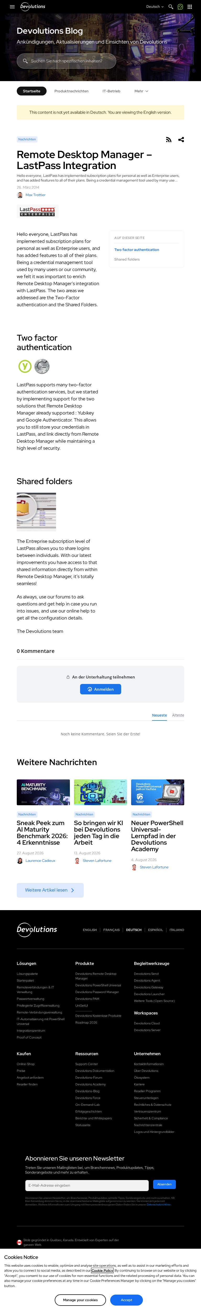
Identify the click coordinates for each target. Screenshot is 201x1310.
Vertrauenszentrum (147, 1111)
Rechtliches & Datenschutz (152, 1105)
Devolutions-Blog (87, 1091)
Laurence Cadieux (40, 860)
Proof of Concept (29, 1037)
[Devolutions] (33, 7)
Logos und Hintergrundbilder (154, 1132)
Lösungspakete (27, 974)
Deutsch (134, 930)
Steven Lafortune (97, 860)
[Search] (171, 7)
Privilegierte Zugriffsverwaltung (38, 1005)
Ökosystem (141, 1077)
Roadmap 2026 (86, 1022)
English (90, 930)
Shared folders (127, 259)
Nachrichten (27, 139)
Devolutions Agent (147, 980)
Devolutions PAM (87, 999)
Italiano (177, 930)
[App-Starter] (189, 7)
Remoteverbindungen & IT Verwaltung (35, 989)
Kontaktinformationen (149, 1064)
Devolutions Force (87, 1098)
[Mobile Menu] (12, 7)
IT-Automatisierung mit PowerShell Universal (40, 1021)
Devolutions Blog (50, 30)
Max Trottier (36, 195)
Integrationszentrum (31, 1031)
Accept (126, 1300)
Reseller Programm (147, 1091)
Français (111, 930)
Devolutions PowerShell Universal (98, 985)
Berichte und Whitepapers (93, 1118)
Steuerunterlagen (146, 1098)
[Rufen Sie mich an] (180, 7)
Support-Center (86, 1064)
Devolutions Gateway (148, 987)
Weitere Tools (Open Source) (154, 1001)
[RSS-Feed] (168, 139)
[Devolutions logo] (37, 930)
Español (155, 930)
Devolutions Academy (90, 1084)
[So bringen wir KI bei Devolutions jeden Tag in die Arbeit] (100, 792)
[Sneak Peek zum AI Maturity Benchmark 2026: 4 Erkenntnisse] (43, 792)
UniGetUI (81, 1005)
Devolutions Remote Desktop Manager (95, 976)
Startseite (31, 91)
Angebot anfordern (30, 1077)
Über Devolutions (146, 1071)
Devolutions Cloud (147, 1023)
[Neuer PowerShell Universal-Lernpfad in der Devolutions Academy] (157, 792)
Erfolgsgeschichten (88, 1111)
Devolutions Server (147, 1030)
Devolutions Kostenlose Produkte (98, 1016)
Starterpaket (25, 980)
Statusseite (83, 1125)
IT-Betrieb (111, 91)
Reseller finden (27, 1084)
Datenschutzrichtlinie (159, 1204)
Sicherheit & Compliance (151, 1118)
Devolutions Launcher (149, 994)
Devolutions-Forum (88, 1077)
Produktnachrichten (71, 91)
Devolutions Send (146, 974)
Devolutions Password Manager (97, 992)
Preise (21, 1071)
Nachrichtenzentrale (148, 1125)
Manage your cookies (80, 1300)
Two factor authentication (136, 250)
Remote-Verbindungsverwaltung (39, 1012)
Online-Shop (26, 1064)
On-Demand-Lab (87, 1105)
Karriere (139, 1084)
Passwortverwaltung (30, 999)
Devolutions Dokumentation (94, 1071)
